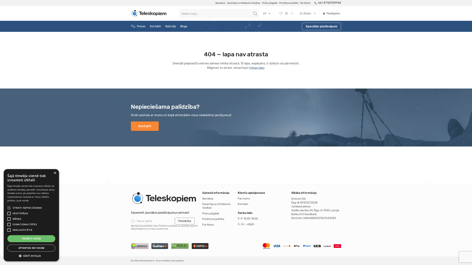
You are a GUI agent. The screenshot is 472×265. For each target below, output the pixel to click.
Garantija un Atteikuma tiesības (243, 3)
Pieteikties (184, 221)
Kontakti (155, 26)
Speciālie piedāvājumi (321, 26)
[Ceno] (200, 246)
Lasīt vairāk (22, 200)
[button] (31, 256)
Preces (141, 26)
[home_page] (149, 13)
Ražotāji (170, 26)
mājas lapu (256, 68)
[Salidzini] (140, 246)
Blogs (183, 26)
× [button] (54, 173)
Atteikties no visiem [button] (31, 248)
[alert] (31, 215)
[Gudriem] (159, 246)
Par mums (244, 198)
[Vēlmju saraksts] (281, 13)
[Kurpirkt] (180, 246)
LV (264, 13)
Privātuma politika (288, 3)
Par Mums (305, 3)
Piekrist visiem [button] (31, 238)
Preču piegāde (269, 3)
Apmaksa (220, 3)
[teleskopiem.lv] (165, 198)
